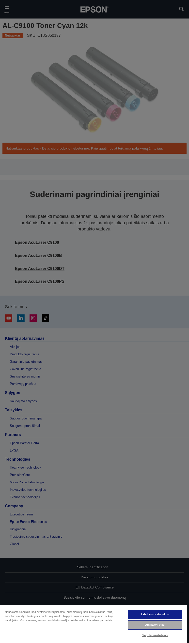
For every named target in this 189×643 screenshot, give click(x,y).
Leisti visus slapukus (155, 614)
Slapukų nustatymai (155, 635)
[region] (93, 624)
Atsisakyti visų (155, 624)
